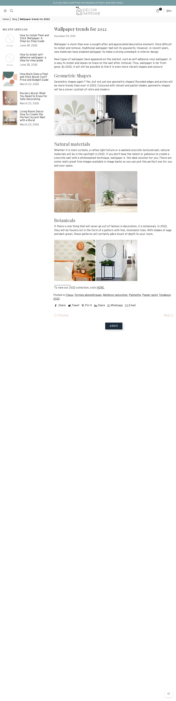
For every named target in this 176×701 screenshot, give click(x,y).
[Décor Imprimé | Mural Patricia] (116, 280)
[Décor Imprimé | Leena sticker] (74, 135)
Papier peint (150, 295)
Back (114, 326)
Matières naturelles (115, 295)
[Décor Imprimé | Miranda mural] (74, 212)
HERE (100, 288)
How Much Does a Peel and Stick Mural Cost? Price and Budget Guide (34, 77)
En (168, 11)
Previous (63, 315)
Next (167, 315)
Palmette (135, 295)
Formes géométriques (88, 295)
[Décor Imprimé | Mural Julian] (74, 280)
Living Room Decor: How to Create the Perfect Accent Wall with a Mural (32, 116)
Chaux (69, 295)
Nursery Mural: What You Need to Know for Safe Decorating (33, 96)
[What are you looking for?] (11, 10)
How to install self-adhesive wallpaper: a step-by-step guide (33, 57)
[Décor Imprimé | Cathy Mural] (116, 135)
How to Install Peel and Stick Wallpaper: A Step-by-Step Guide (34, 38)
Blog (14, 19)
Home (6, 19)
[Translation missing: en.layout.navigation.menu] (5, 10)
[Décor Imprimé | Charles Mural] (116, 212)
